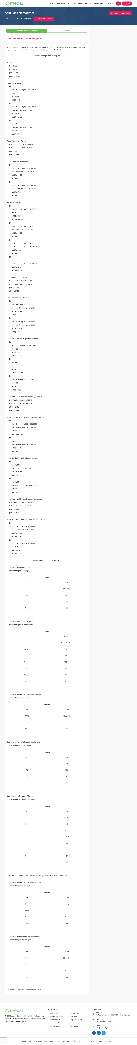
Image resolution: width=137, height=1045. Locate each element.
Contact (109, 3)
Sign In (128, 3)
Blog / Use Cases (75, 3)
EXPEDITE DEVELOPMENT (44, 19)
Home (52, 3)
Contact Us (74, 1026)
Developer (98, 3)
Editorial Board (55, 1026)
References (67, 31)
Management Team (56, 1023)
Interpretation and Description (26, 31)
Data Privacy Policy (100, 1041)
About (87, 3)
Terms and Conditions (83, 1041)
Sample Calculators (56, 1016)
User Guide (73, 1016)
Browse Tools (54, 1013)
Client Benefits (55, 1020)
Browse (60, 3)
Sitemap (112, 1041)
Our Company (74, 1013)
